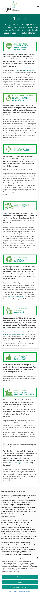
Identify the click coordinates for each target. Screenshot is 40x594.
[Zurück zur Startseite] (10, 6)
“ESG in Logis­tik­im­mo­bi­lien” (15, 296)
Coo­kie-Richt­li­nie (12, 591)
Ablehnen (20, 582)
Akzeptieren (20, 577)
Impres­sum (29, 591)
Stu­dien (17, 70)
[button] (37, 558)
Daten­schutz (21, 591)
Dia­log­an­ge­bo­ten (28, 70)
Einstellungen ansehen (20, 587)
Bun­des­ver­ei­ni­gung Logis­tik (18, 463)
